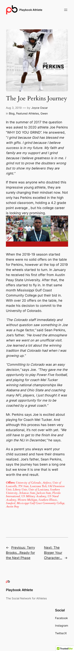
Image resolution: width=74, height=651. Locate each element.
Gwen (44, 113)
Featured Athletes (27, 113)
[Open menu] (65, 9)
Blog (12, 113)
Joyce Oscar (39, 107)
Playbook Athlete (30, 9)
